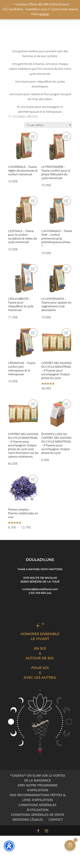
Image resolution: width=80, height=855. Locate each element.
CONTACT (55, 819)
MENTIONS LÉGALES (27, 819)
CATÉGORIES (43, 39)
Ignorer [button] (44, 14)
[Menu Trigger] (7, 7)
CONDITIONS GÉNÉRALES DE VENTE (37, 814)
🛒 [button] (33, 136)
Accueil (12, 39)
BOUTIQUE (26, 39)
